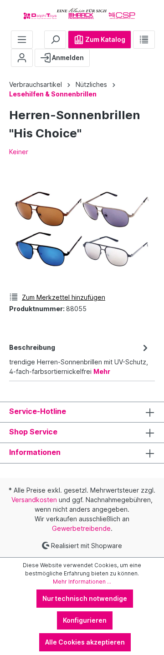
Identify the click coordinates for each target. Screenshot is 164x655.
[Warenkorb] (97, 54)
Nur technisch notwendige (84, 598)
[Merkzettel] (144, 39)
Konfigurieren (85, 620)
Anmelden (67, 57)
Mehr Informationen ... (82, 581)
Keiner (18, 152)
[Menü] (22, 39)
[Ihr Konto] (22, 58)
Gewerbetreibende (81, 528)
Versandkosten (34, 500)
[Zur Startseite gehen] (82, 13)
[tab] (79, 358)
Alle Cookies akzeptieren (85, 642)
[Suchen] (55, 39)
